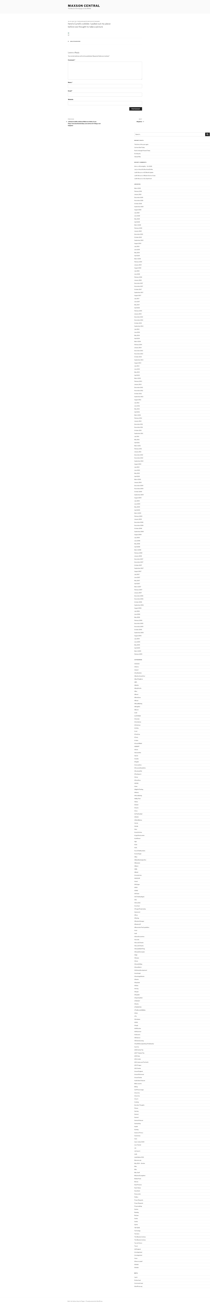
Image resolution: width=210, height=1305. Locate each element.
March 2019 (137, 258)
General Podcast (138, 1120)
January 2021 (137, 194)
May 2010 (137, 473)
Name (70, 82)
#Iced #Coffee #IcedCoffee (146, 169)
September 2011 (138, 433)
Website (70, 99)
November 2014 (138, 320)
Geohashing (137, 1123)
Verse (135, 1258)
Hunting (136, 1129)
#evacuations (138, 765)
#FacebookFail (138, 771)
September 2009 (139, 494)
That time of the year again (141, 144)
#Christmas (137, 725)
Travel (136, 1246)
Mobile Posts (137, 1178)
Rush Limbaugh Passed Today (142, 150)
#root (135, 930)
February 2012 (138, 418)
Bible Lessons (138, 1083)
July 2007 (137, 574)
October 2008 (138, 528)
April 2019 (137, 255)
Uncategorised (138, 1252)
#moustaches (138, 875)
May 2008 (137, 543)
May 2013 (137, 372)
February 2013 (138, 381)
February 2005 (138, 654)
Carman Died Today (139, 147)
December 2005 (138, 623)
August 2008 (137, 534)
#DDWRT (136, 746)
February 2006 (138, 620)
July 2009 (137, 501)
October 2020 (138, 203)
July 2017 (136, 298)
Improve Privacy (138, 1132)
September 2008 (139, 531)
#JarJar (136, 823)
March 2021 (137, 188)
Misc (135, 1166)
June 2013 (137, 369)
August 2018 (137, 268)
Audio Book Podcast (139, 1080)
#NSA (135, 887)
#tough (136, 1025)
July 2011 (136, 436)
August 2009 (137, 497)
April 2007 (137, 583)
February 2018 (138, 277)
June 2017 (137, 301)
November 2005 (138, 626)
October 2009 (138, 491)
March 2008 (137, 550)
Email (70, 91)
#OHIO (136, 890)
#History (136, 792)
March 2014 (137, 341)
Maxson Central (84, 6)
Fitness (136, 1108)
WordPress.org (138, 1286)
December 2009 (138, 485)
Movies (136, 1181)
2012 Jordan (137, 1059)
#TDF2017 (137, 1001)
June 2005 (137, 642)
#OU (135, 899)
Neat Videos (137, 1188)
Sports (136, 1224)
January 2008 (138, 556)
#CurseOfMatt (138, 743)
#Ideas (136, 801)
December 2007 (138, 559)
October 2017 (138, 289)
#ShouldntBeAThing (139, 948)
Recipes (136, 1215)
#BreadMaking (138, 703)
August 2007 (137, 571)
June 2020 (137, 215)
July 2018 (136, 271)
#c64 (135, 712)
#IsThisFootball (138, 814)
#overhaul (137, 906)
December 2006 (138, 596)
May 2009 (137, 507)
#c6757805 (137, 716)
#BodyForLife (137, 688)
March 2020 (137, 225)
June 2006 (137, 614)
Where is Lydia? (138, 1261)
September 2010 (138, 461)
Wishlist (136, 1264)
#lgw (135, 841)
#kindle (136, 826)
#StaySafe (137, 982)
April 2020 (137, 222)
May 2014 (137, 335)
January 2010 (138, 482)
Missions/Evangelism (139, 1175)
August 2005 (137, 635)
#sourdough (137, 973)
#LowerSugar (137, 853)
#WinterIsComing (139, 1040)
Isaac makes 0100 (139, 1142)
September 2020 (138, 206)
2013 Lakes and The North (141, 1062)
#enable (136, 758)
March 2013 (137, 378)
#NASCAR (137, 878)
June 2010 (137, 470)
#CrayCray (137, 734)
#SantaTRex (137, 156)
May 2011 (137, 439)
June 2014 (137, 332)
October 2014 (138, 323)
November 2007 (138, 562)
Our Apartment (148, 178)
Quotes (136, 1209)
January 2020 (138, 231)
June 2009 (137, 504)
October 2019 (138, 237)
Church (136, 1099)
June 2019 (137, 249)
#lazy (135, 829)
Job (135, 1148)
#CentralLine (137, 722)
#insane (136, 807)
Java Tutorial (137, 1145)
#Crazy (136, 737)
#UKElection (137, 1028)
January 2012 (137, 421)
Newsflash (137, 1191)
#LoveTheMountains (139, 850)
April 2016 (137, 307)
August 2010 (137, 464)
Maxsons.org (137, 1160)
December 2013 (138, 350)
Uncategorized (75, 41)
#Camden (137, 719)
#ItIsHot (136, 817)
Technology (137, 1230)
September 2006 (139, 605)
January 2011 (137, 451)
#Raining (136, 918)
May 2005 (137, 645)
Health (136, 1126)
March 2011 (137, 445)
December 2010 (138, 455)
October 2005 (138, 629)
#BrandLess (137, 697)
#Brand (136, 694)
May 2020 (137, 219)
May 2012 (137, 409)
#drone (136, 749)
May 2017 (137, 304)
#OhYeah (136, 893)
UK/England (137, 1249)
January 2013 (138, 384)
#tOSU (136, 1022)
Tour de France (138, 1243)
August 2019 (137, 243)
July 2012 (136, 402)
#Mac (135, 857)
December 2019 (138, 234)
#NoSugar (137, 884)
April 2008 (137, 546)
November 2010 (138, 458)
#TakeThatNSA (138, 998)
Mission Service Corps (149, 175)
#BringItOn (137, 706)
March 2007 (137, 586)
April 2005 (137, 648)
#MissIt (136, 872)
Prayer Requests (138, 1200)
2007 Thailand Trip (139, 1053)
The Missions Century (140, 1237)
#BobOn (136, 685)
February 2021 (138, 191)
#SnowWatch (138, 967)
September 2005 (139, 632)
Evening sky (137, 153)
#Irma (135, 811)
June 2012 (137, 406)
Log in (135, 1277)
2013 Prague (137, 1065)
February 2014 (138, 344)
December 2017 (138, 283)
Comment (71, 60)
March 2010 (137, 479)
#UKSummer (137, 1031)
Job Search (137, 1151)
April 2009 (137, 510)
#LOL (135, 847)
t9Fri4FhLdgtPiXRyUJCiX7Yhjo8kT (88, 21)
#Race (136, 915)
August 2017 (137, 295)
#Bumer (136, 709)
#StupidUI (137, 994)
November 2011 (138, 427)
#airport (136, 670)
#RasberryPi (137, 924)
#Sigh (135, 955)
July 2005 (137, 638)
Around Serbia (138, 1077)
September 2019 (138, 240)
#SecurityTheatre (139, 945)
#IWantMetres (138, 820)
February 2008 (138, 553)
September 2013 (138, 360)
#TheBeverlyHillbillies (140, 1010)
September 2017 (138, 292)
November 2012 (138, 390)
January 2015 (138, 314)
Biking (136, 1086)
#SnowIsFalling (138, 964)
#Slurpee (136, 958)
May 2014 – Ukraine (139, 1163)
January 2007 (138, 592)
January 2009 (138, 519)
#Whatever (137, 1037)
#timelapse (137, 1019)
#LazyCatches (138, 832)
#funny (136, 777)
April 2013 (137, 375)
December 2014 (138, 317)
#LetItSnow (137, 838)
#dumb (136, 755)
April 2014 (137, 338)
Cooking (136, 1102)
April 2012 (137, 412)
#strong (136, 988)
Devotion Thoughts (139, 1105)
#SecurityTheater (139, 942)
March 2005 (137, 651)
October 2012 (138, 393)
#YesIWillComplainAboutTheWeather (144, 1043)
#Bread (136, 700)
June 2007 (137, 577)
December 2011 (138, 424)
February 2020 (138, 228)
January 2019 (138, 265)
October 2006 (138, 602)
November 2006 (138, 599)
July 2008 (137, 537)
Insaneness (137, 1135)
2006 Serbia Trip (138, 1050)
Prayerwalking (138, 1206)
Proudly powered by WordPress (94, 1301)
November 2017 (138, 286)
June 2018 (137, 274)
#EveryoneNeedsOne (140, 768)
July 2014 (136, 329)
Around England (138, 1071)
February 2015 (138, 310)
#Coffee (136, 728)
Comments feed (138, 1283)
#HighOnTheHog (138, 789)
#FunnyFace (137, 780)
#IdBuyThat (137, 798)
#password (137, 912)
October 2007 (138, 565)
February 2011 (138, 448)
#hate (135, 786)
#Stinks (136, 985)
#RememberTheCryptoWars (141, 927)
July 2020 (137, 212)
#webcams (137, 1034)
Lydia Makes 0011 (139, 1157)
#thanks (136, 1004)
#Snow (136, 961)
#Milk (135, 869)
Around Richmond (139, 1074)
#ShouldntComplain (139, 952)
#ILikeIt (136, 804)
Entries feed (137, 1280)
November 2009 (138, 488)
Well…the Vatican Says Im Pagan (76, 1301)
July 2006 (137, 611)
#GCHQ (136, 783)
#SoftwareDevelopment (140, 970)
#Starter (136, 979)
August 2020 (137, 209)
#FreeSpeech (137, 774)
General (136, 1114)
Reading (136, 1212)
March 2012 (137, 415)
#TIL (135, 1016)
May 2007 (137, 580)
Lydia (135, 1154)
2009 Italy (137, 1056)
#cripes (136, 740)
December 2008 (138, 522)
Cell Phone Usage (139, 1089)
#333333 (136, 663)
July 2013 (136, 366)
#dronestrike (137, 752)
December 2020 (138, 197)
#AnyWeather (138, 673)
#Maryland (137, 863)
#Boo (135, 691)
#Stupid (136, 991)
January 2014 (138, 347)
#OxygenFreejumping (140, 909)
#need (136, 881)
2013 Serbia (137, 1068)
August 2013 (137, 363)
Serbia (136, 1218)
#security (136, 939)
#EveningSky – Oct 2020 (145, 166)
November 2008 (138, 525)
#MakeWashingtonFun (140, 860)
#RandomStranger (139, 921)
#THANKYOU (138, 1007)
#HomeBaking (138, 795)
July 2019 (136, 246)
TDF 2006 (137, 1227)
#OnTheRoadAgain (139, 896)
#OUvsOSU (137, 902)
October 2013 (138, 356)
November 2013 (138, 353)
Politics (136, 1197)
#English (136, 761)
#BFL (135, 682)
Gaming (136, 1111)
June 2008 (137, 540)
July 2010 (136, 467)
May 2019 (137, 252)
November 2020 (138, 200)
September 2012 (138, 396)
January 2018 (138, 280)
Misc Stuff (137, 1172)
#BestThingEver (138, 679)
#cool (135, 731)
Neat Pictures (138, 1184)
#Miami (136, 866)
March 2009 (137, 513)
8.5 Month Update (148, 172)
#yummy (136, 1047)
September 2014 (138, 326)
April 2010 (137, 476)
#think (136, 1013)
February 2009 (138, 516)
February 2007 (138, 589)
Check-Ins (137, 1093)
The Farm (136, 1234)
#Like (135, 844)
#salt (135, 933)
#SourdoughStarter (139, 976)
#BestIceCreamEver (139, 676)
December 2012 (138, 387)
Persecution (137, 1194)
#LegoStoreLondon (139, 835)
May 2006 (137, 617)
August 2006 (137, 608)
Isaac (135, 1138)
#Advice (136, 666)
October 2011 (138, 430)
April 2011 (137, 442)
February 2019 (138, 261)
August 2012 (137, 399)
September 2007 (138, 568)
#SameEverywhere (139, 936)
